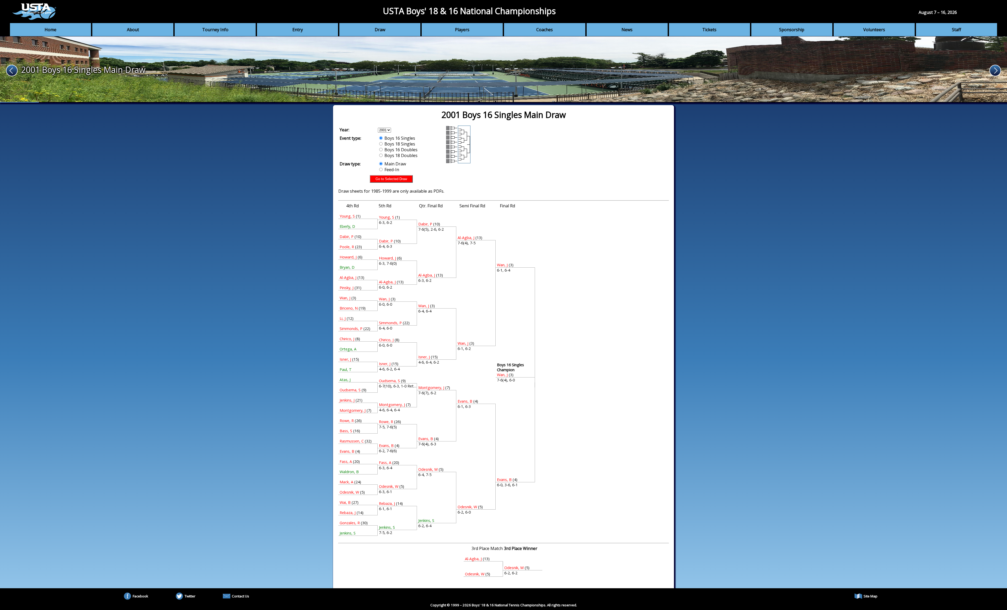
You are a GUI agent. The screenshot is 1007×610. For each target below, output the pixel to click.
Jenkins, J (347, 400)
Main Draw (394, 164)
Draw (380, 30)
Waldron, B (349, 471)
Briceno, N (349, 308)
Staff (956, 30)
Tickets (709, 30)
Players (462, 30)
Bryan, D (347, 267)
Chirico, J (347, 338)
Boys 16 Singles (399, 138)
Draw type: (350, 164)
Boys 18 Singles (399, 144)
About (133, 30)
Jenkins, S (348, 533)
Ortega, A (348, 349)
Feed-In (391, 169)
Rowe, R (347, 420)
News (627, 30)
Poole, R (347, 246)
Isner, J (345, 359)
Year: (344, 130)
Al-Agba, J (348, 277)
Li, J (343, 318)
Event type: (350, 138)
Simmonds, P (351, 328)
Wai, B (345, 502)
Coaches (544, 30)
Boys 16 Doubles (400, 150)
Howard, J (348, 257)
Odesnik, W (349, 492)
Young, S (347, 216)
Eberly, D (347, 226)
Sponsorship (791, 30)
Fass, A (346, 461)
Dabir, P (346, 236)
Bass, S (346, 430)
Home (50, 30)
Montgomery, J (353, 410)
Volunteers (874, 30)
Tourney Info (215, 30)
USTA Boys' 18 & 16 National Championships (469, 11)
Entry (297, 30)
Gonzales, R (350, 522)
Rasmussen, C (352, 441)
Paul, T (346, 369)
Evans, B (347, 451)
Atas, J (345, 379)
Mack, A (346, 481)
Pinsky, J (346, 287)
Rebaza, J (348, 512)
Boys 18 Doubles (400, 155)
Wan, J (345, 297)
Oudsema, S (350, 389)
